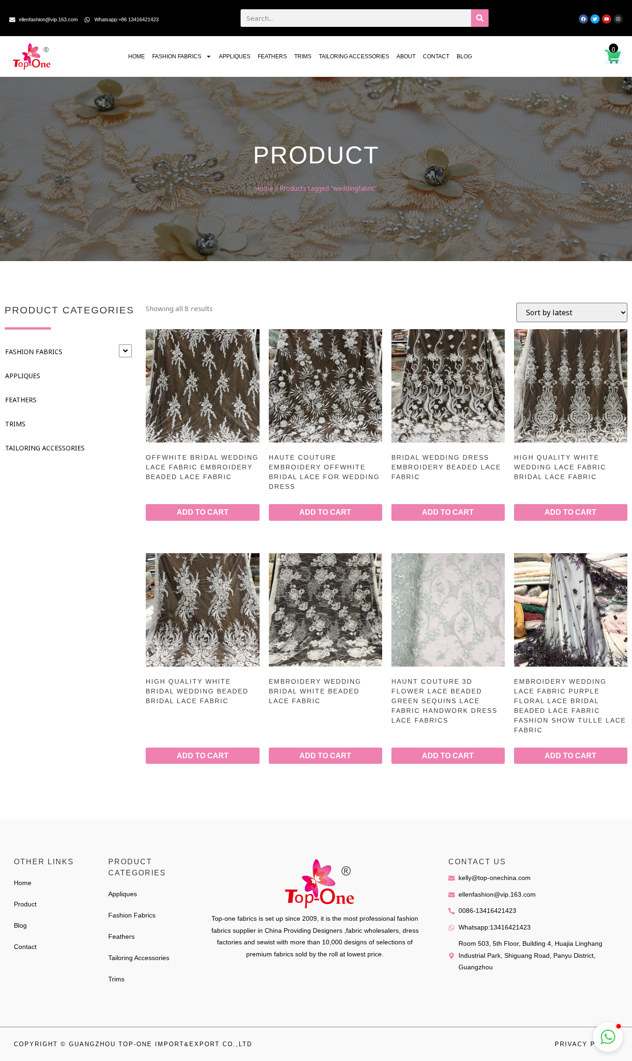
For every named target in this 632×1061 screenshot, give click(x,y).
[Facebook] (583, 19)
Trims (302, 56)
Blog (464, 56)
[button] (608, 1037)
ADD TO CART (203, 512)
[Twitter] (595, 19)
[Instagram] (618, 19)
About (406, 56)
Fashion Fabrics (176, 56)
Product (25, 904)
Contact (436, 56)
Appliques (234, 56)
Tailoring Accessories (354, 56)
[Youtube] (606, 19)
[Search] (480, 18)
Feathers (272, 56)
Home (136, 56)
